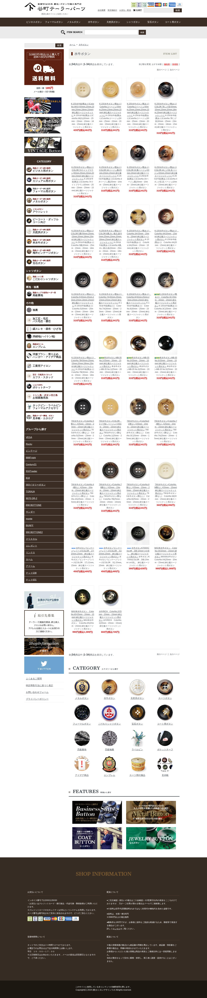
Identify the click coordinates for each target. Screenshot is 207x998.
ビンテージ (31, 451)
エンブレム (109, 775)
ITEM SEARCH (74, 32)
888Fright (31, 457)
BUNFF (29, 525)
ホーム (72, 45)
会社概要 (101, 10)
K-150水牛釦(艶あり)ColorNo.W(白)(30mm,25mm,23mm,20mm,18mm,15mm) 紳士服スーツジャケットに (82, 110)
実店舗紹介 (112, 10)
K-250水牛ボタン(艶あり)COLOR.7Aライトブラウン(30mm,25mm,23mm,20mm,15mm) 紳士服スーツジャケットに (82, 173)
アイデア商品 (82, 775)
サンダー (30, 512)
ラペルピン (137, 749)
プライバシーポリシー (37, 699)
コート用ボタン (173, 22)
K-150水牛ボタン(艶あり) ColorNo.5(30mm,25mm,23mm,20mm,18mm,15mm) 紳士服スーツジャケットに (83, 300)
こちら (117, 929)
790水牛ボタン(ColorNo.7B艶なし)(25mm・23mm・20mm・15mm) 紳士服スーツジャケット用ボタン (110, 490)
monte (29, 518)
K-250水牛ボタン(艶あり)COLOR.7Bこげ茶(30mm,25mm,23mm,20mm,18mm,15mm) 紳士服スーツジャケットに (166, 110)
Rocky (29, 444)
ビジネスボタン (34, 22)
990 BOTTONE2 (34, 532)
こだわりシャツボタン (109, 724)
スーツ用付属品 (137, 775)
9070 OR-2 (31, 498)
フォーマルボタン (54, 22)
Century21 (31, 464)
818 (28, 478)
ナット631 (31, 579)
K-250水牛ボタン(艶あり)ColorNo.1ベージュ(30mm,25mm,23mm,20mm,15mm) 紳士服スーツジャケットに (138, 110)
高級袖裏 (109, 749)
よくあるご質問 (34, 678)
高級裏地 (81, 749)
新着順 (175, 64)
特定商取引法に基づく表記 (39, 685)
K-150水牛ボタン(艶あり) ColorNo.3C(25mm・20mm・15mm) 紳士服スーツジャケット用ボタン (165, 300)
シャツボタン (133, 22)
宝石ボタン (153, 22)
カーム (29, 559)
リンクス (30, 552)
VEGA (29, 437)
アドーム (30, 566)
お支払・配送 (125, 10)
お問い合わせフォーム (37, 692)
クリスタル (31, 539)
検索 (142, 32)
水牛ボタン (93, 22)
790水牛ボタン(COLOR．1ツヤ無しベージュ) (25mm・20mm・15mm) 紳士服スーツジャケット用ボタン (110, 427)
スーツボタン (165, 698)
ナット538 (31, 573)
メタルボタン (74, 22)
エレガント (31, 545)
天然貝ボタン (113, 22)
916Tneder (31, 471)
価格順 (167, 64)
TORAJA (30, 491)
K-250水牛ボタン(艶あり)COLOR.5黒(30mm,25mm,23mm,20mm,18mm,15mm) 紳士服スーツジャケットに (82, 236)
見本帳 (165, 775)
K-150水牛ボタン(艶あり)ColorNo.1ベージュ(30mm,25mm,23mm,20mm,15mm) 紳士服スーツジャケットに (110, 110)
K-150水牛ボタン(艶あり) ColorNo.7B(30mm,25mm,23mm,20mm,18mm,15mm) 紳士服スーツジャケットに (83, 363)
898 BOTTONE (33, 505)
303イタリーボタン (36, 484)
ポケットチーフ (165, 749)
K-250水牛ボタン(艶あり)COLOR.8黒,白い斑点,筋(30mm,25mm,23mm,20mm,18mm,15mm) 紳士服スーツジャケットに (110, 236)
